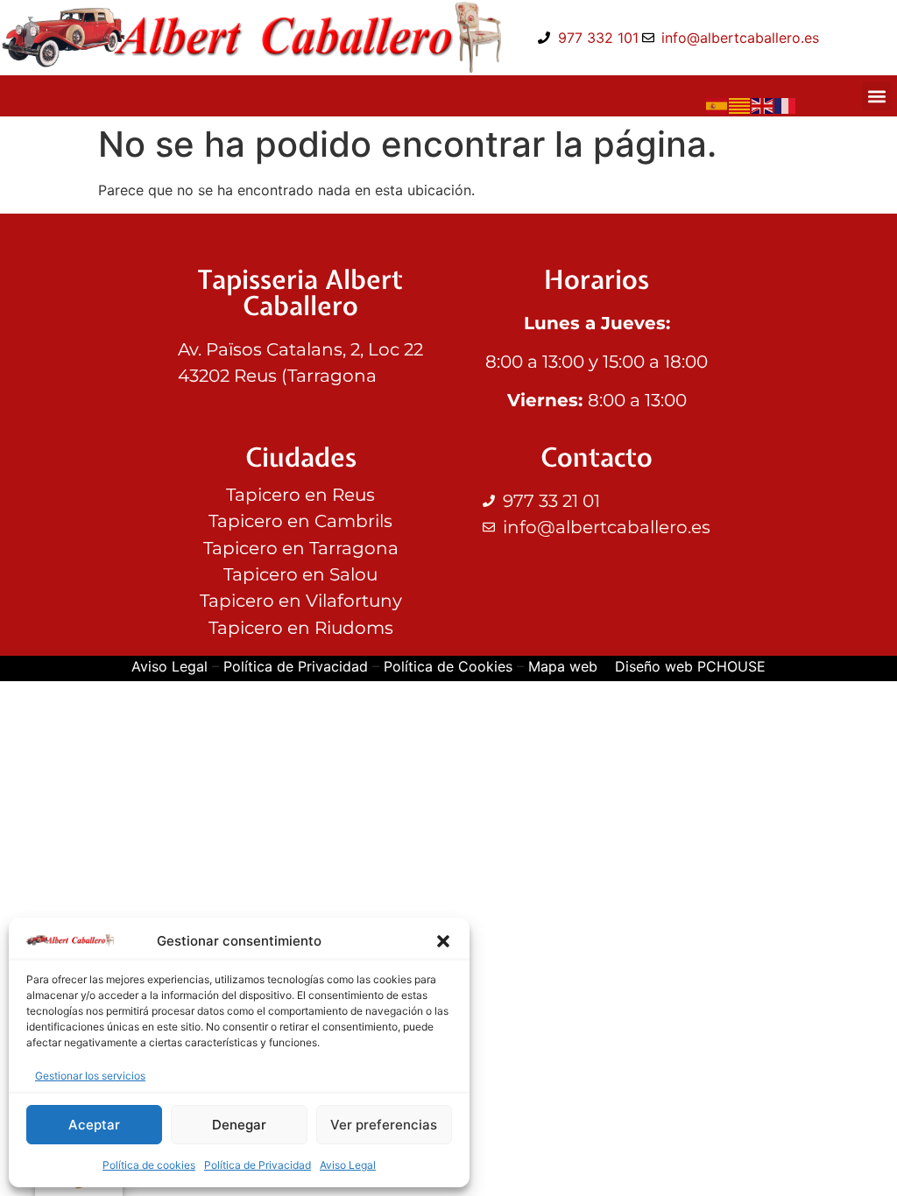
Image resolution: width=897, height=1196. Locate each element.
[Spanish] (717, 104)
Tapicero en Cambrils (300, 520)
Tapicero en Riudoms (300, 627)
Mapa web (562, 666)
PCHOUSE (731, 666)
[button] (443, 941)
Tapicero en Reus (300, 494)
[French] (785, 104)
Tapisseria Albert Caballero (300, 292)
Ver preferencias (383, 1124)
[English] (763, 104)
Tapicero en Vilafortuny (301, 600)
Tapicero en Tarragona (301, 548)
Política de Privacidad (257, 1164)
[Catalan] (740, 104)
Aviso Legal (348, 1164)
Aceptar (94, 1124)
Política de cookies (148, 1164)
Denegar (239, 1124)
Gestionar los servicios (90, 1075)
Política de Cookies (448, 666)
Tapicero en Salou (300, 574)
